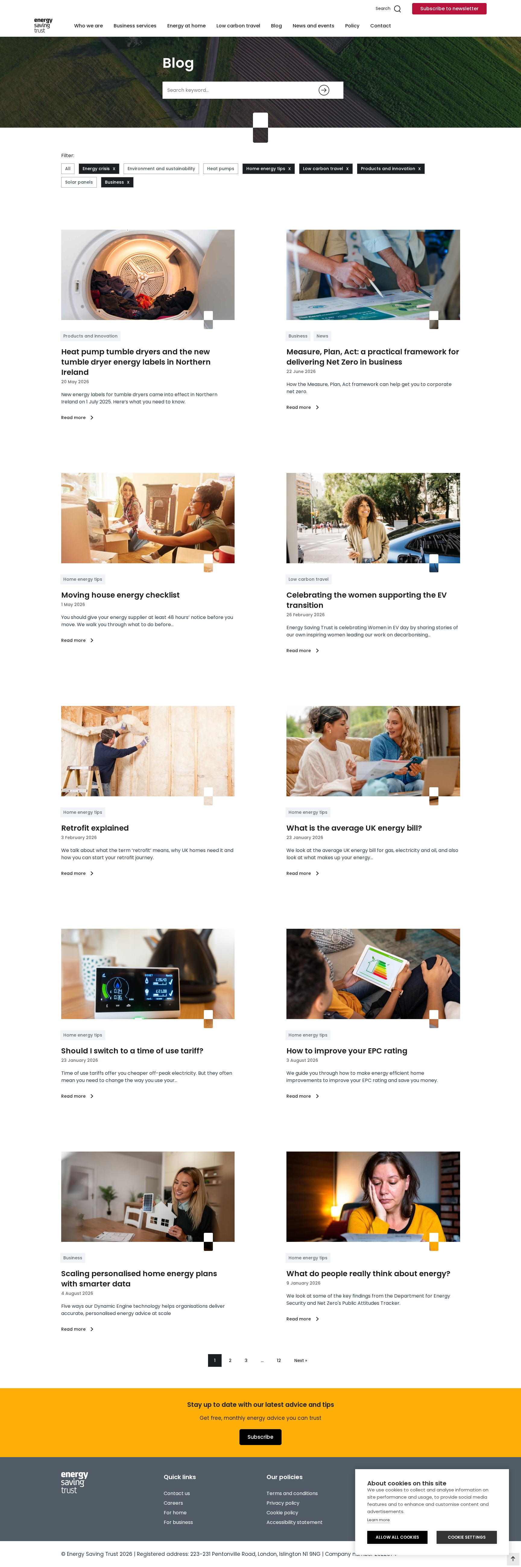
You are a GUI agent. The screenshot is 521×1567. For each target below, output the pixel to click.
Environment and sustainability (161, 169)
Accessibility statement (295, 1522)
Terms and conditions (292, 1493)
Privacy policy (283, 1503)
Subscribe (260, 1437)
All (68, 169)
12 (279, 1360)
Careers (173, 1503)
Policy (352, 25)
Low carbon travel (238, 25)
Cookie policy (282, 1512)
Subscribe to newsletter (449, 8)
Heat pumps (220, 169)
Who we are (88, 25)
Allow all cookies (397, 1537)
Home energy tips (265, 169)
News (322, 336)
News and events (313, 25)
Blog (276, 25)
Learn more (378, 1520)
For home (175, 1512)
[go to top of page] (513, 1559)
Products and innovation (388, 169)
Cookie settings (467, 1537)
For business (178, 1522)
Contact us (177, 1493)
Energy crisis (96, 169)
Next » (300, 1360)
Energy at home (186, 25)
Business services (135, 25)
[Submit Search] (324, 90)
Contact (380, 25)
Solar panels (79, 182)
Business (114, 182)
